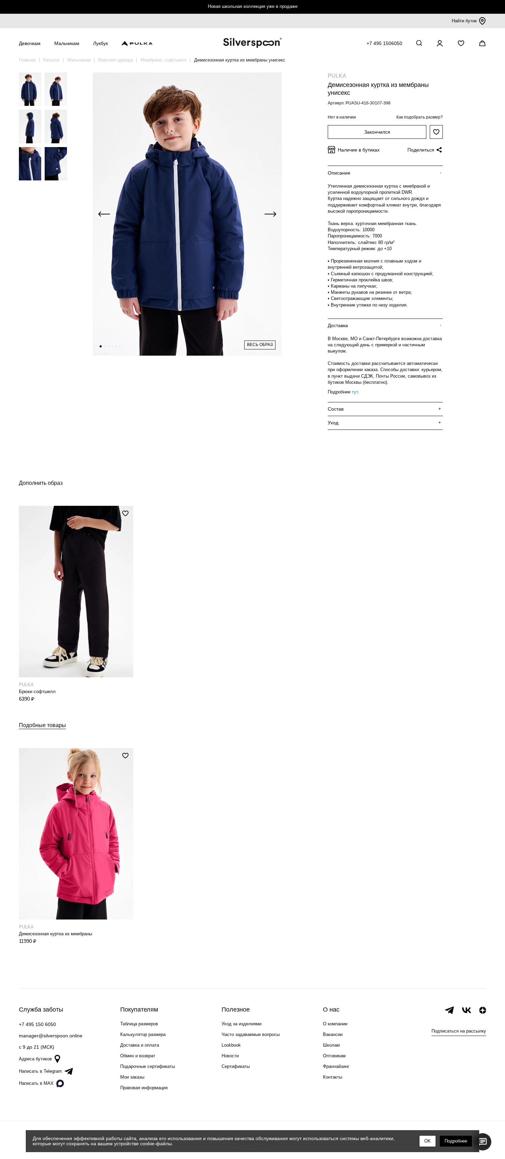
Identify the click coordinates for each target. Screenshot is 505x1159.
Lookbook (231, 1045)
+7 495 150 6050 (37, 1024)
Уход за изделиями (241, 1023)
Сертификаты (236, 1066)
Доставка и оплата (139, 1045)
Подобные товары (42, 725)
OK (427, 1141)
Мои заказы (132, 1077)
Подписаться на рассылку (458, 1031)
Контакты (332, 1077)
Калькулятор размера (143, 1034)
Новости (230, 1055)
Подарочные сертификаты (147, 1066)
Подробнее (456, 1141)
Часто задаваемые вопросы (251, 1034)
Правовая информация (144, 1087)
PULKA (337, 76)
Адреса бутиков (35, 1058)
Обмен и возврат (137, 1055)
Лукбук (100, 43)
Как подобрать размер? (419, 117)
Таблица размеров (139, 1023)
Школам (331, 1045)
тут (355, 391)
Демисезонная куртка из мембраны (55, 933)
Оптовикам (334, 1055)
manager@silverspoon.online (50, 1035)
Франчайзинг (336, 1066)
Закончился (377, 132)
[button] (101, 346)
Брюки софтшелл (37, 691)
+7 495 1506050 (384, 43)
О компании (335, 1023)
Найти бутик (464, 20)
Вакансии (333, 1034)
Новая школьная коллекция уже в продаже (253, 6)
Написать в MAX (36, 1083)
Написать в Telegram (40, 1071)
